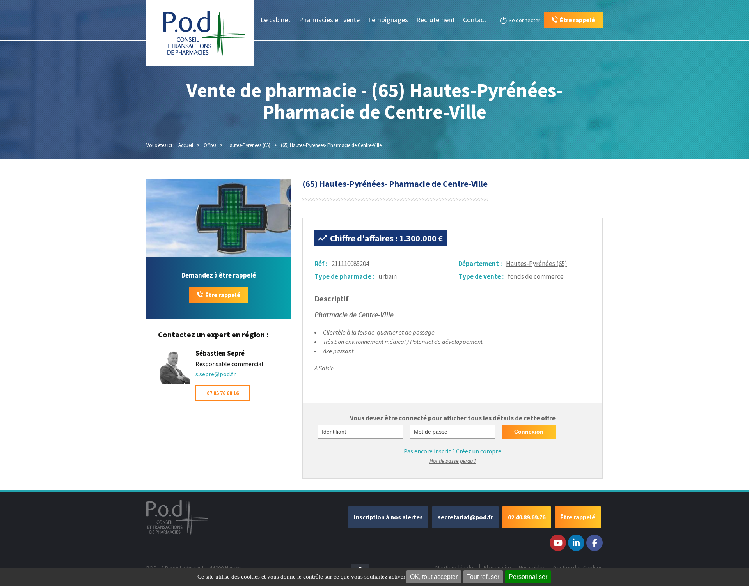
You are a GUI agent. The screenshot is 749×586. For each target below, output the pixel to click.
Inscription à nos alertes (388, 517)
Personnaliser (528, 577)
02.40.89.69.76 (526, 517)
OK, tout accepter (434, 577)
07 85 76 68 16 (223, 393)
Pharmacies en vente (329, 19)
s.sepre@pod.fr (215, 374)
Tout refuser (483, 577)
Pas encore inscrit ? (452, 451)
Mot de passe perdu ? (452, 460)
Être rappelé (222, 295)
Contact (474, 19)
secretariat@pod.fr (465, 517)
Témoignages (388, 19)
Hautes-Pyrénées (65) (536, 263)
